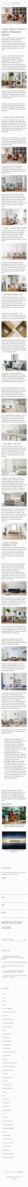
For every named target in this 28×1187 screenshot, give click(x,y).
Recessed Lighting (8, 1128)
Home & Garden (8, 1077)
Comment (4, 878)
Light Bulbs (6, 1106)
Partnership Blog (8, 1124)
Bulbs (4, 1030)
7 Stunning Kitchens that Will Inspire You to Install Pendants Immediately (12, 971)
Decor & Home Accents (10, 1052)
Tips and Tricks (7, 1146)
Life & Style (6, 1103)
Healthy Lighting (7, 1070)
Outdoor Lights (7, 1121)
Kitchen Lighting (7, 1088)
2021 (4, 994)
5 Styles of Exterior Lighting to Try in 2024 (12, 966)
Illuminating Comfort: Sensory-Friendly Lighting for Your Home (13, 976)
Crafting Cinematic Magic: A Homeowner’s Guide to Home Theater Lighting (12, 957)
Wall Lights (6, 1150)
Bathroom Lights (8, 1019)
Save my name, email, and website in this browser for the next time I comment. (12, 922)
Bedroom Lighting (8, 1023)
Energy (5, 1059)
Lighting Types (7, 1110)
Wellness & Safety (8, 1153)
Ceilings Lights (7, 1045)
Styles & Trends (7, 1139)
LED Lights (6, 1099)
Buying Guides (7, 1034)
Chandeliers (6, 1048)
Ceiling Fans (6, 1037)
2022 (4, 997)
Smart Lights (6, 1135)
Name (3, 897)
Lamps (5, 1092)
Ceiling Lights (7, 1041)
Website (3, 912)
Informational (7, 1084)
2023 (4, 1001)
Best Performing (7, 1026)
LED (4, 1095)
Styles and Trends (8, 1142)
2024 (4, 1005)
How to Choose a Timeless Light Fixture (14, 962)
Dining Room (7, 1055)
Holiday (5, 1074)
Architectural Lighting (9, 1012)
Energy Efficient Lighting (10, 1063)
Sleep (4, 1132)
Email (3, 905)
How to (5, 1081)
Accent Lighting (7, 1008)
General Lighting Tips (9, 1066)
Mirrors (5, 1113)
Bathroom (6, 1015)
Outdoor (5, 1117)
